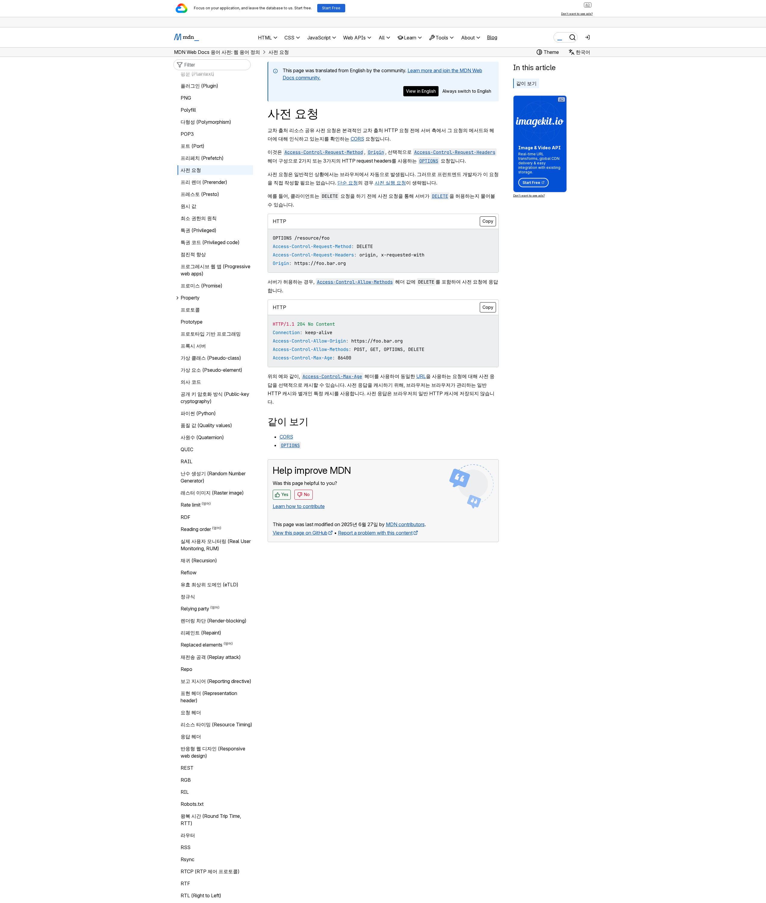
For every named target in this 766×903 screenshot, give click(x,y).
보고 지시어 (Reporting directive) (216, 681)
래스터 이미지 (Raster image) (212, 493)
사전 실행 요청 (390, 183)
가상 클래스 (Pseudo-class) (211, 358)
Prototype (192, 322)
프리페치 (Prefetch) (202, 158)
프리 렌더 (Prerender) (204, 182)
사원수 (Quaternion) (202, 437)
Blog (492, 37)
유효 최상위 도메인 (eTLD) (209, 585)
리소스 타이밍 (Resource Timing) (216, 724)
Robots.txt (192, 804)
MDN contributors (405, 524)
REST (187, 768)
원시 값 (188, 206)
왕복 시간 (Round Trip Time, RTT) (211, 819)
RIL (185, 792)
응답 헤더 (191, 737)
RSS (186, 847)
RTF (185, 883)
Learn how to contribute (299, 506)
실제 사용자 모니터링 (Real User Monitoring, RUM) (216, 544)
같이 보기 (526, 83)
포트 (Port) (192, 146)
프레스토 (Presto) (200, 194)
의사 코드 (191, 382)
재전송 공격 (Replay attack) (211, 657)
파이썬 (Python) (198, 413)
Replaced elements (201, 645)
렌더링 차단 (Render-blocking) (214, 621)
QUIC (187, 449)
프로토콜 (190, 310)
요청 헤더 (191, 712)
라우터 (188, 835)
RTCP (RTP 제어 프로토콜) (210, 871)
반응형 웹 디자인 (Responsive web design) (213, 752)
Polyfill (188, 110)
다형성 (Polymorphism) (206, 122)
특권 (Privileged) (198, 230)
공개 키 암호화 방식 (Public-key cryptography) (215, 397)
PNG (186, 98)
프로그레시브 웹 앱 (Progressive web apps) (215, 270)
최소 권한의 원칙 (199, 218)
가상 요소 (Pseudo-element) (211, 370)
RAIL (186, 461)
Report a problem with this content (375, 533)
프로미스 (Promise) (201, 286)
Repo (186, 669)
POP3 (187, 134)
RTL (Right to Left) (201, 895)
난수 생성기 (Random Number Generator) (213, 477)
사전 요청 (191, 170)
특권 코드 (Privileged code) (210, 242)
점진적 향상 (193, 254)
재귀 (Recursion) (199, 560)
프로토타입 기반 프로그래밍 (211, 334)
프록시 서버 (193, 346)
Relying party (195, 609)
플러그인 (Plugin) (199, 86)
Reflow (189, 572)
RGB (186, 780)
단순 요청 (347, 183)
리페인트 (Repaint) (201, 633)
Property (190, 298)
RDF (186, 517)
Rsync (187, 859)
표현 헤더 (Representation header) (209, 696)
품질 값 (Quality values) (206, 425)
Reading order (196, 529)
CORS (357, 139)
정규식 (188, 597)
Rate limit (190, 505)
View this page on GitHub (300, 533)
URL (421, 376)
